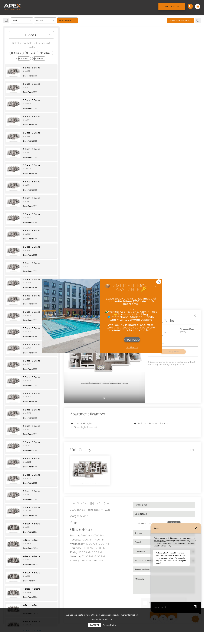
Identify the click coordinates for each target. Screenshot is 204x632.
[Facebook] (71, 523)
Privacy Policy (109, 625)
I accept (94, 625)
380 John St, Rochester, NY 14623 (90, 509)
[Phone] (190, 6)
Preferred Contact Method (150, 523)
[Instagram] (76, 523)
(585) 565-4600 (79, 516)
